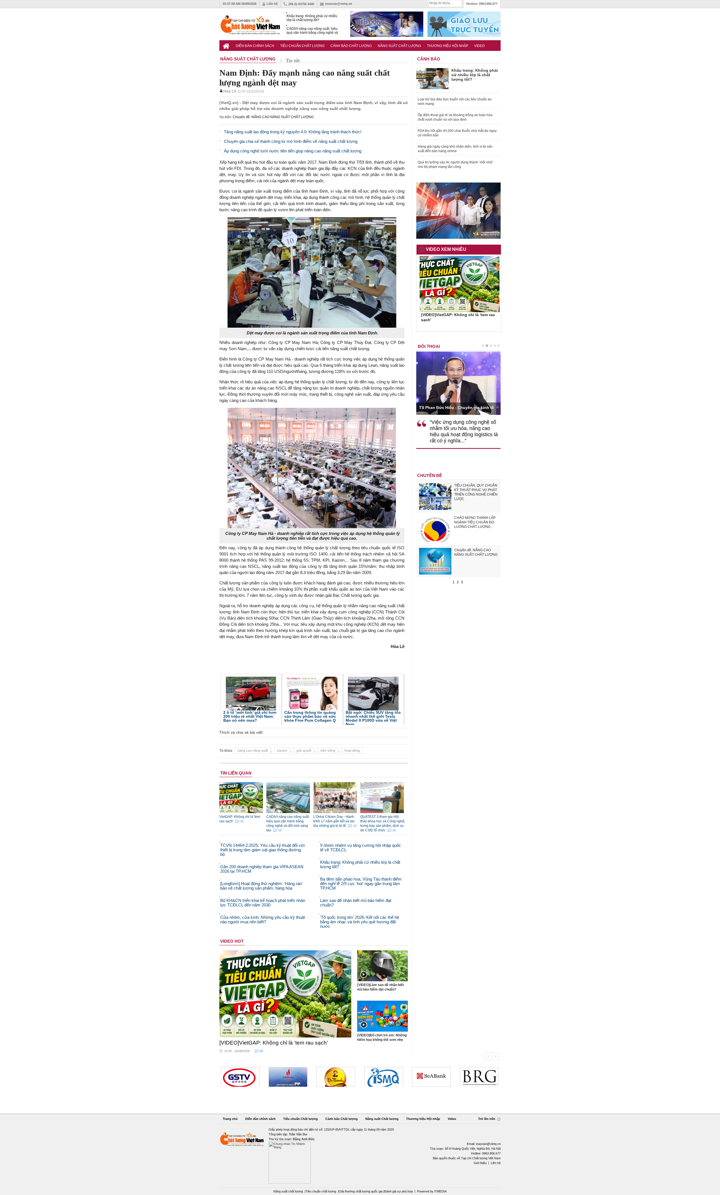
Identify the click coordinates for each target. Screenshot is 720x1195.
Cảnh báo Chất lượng (351, 46)
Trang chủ (230, 1118)
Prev (488, 1056)
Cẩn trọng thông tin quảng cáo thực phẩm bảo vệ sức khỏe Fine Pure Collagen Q (310, 716)
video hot (232, 941)
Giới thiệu (480, 1163)
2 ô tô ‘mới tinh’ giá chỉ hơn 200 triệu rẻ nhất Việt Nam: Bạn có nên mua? (249, 716)
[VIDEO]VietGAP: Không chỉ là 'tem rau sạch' (273, 1043)
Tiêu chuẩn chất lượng (320, 1191)
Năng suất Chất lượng (399, 46)
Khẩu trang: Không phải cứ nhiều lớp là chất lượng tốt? (312, 18)
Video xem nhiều (446, 249)
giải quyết (303, 751)
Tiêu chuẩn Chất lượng (302, 46)
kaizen (282, 751)
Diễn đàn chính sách (255, 46)
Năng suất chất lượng (288, 1191)
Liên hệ (272, 3)
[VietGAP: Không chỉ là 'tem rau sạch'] (285, 994)
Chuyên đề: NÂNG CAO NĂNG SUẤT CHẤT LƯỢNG (273, 117)
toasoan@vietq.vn (338, 3)
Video (479, 46)
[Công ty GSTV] (240, 1077)
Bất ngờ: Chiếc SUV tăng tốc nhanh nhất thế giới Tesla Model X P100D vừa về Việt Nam (373, 718)
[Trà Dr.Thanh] (335, 1077)
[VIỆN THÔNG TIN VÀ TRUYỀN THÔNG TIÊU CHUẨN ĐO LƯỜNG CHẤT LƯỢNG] (383, 1077)
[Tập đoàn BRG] (479, 1077)
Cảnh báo (428, 59)
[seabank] (431, 1077)
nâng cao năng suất (252, 751)
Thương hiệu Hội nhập (447, 46)
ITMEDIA (440, 1191)
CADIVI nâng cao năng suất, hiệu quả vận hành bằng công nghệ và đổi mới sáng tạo (312, 31)
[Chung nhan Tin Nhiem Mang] (360, 1155)
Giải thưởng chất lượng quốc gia (361, 1191)
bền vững (328, 751)
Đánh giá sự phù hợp (398, 1191)
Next (495, 1056)
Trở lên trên (487, 1118)
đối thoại (429, 346)
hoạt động (352, 751)
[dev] (288, 1077)
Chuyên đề (429, 475)
